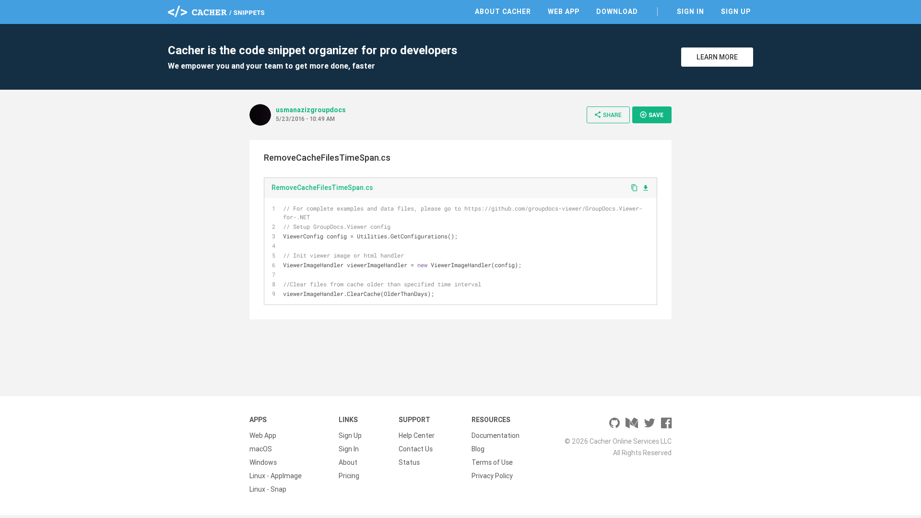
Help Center (417, 435)
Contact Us (416, 449)
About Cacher (503, 11)
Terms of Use (492, 462)
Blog (478, 449)
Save (651, 114)
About (348, 462)
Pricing (349, 475)
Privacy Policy (492, 475)
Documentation (496, 435)
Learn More (717, 57)
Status (409, 462)
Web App (563, 11)
